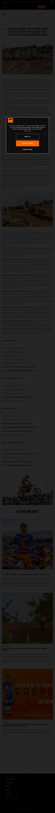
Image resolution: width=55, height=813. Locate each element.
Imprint (30, 130)
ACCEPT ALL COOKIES (27, 143)
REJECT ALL (27, 137)
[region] (27, 135)
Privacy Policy (26, 130)
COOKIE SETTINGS (27, 149)
